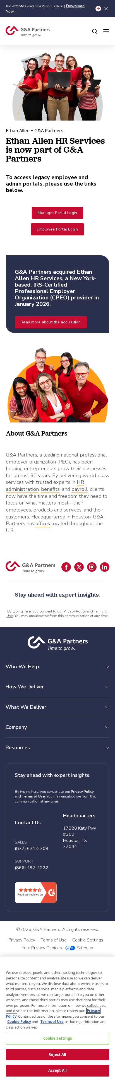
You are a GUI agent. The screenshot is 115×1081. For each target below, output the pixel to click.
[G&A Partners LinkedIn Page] (104, 567)
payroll (79, 489)
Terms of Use (33, 796)
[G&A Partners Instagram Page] (92, 567)
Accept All (57, 1070)
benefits (50, 489)
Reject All (57, 1054)
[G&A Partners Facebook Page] (66, 567)
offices (42, 523)
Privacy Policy (74, 611)
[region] (57, 1019)
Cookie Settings (57, 1038)
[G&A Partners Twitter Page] (79, 567)
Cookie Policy (19, 1021)
